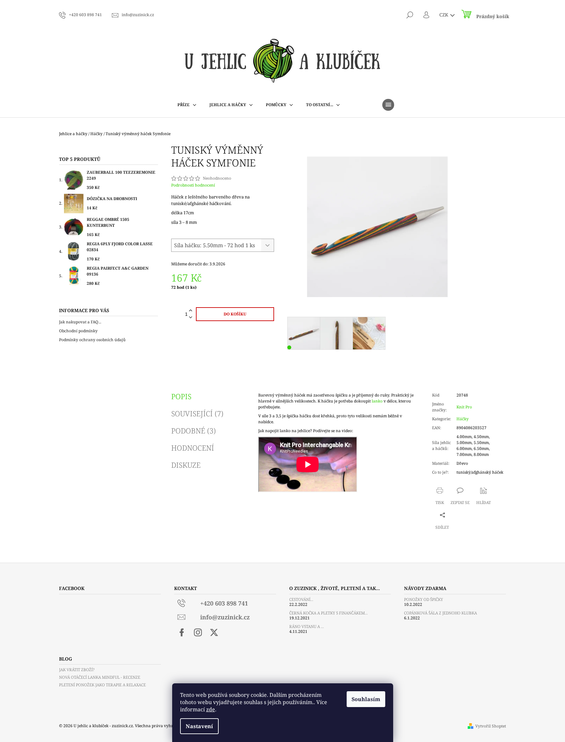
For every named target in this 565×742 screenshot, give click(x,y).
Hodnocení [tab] (192, 448)
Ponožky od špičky (423, 599)
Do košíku (235, 314)
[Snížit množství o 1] (190, 317)
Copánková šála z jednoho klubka (440, 613)
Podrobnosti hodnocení (193, 185)
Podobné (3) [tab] (193, 430)
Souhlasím (366, 699)
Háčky (462, 419)
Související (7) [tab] (197, 413)
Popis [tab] (181, 396)
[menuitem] (187, 105)
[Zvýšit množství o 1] (190, 310)
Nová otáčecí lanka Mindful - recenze (99, 677)
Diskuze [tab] (186, 465)
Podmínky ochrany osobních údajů (92, 339)
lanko (377, 401)
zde (210, 709)
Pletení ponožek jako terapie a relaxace (102, 685)
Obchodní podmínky (78, 331)
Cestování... (301, 599)
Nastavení (199, 726)
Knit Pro (464, 407)
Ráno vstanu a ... (306, 626)
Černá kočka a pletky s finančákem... (328, 613)
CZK (444, 15)
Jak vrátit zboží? (76, 670)
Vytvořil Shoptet (490, 726)
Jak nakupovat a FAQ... (80, 322)
